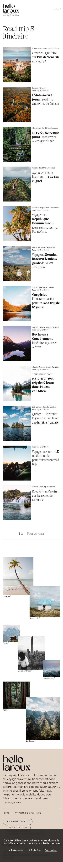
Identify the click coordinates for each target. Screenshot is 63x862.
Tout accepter (17, 850)
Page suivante (35, 534)
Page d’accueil (18, 828)
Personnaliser (51, 850)
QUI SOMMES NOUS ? (17, 822)
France (7, 813)
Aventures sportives (28, 813)
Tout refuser (36, 850)
